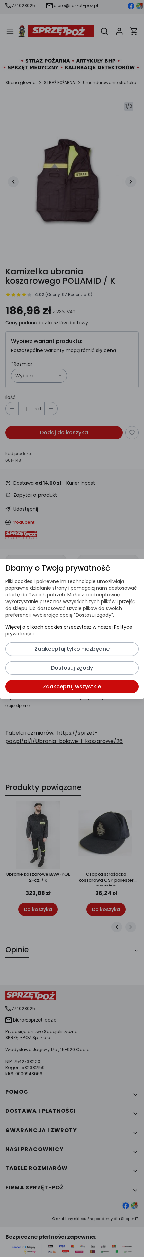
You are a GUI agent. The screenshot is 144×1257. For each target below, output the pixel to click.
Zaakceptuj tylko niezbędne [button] (72, 649)
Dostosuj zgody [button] (72, 668)
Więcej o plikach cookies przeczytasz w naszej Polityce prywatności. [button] (68, 630)
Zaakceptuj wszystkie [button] (72, 686)
